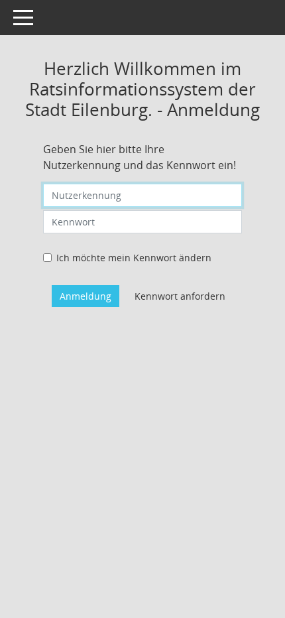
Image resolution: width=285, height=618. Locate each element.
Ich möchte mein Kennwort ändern (133, 257)
